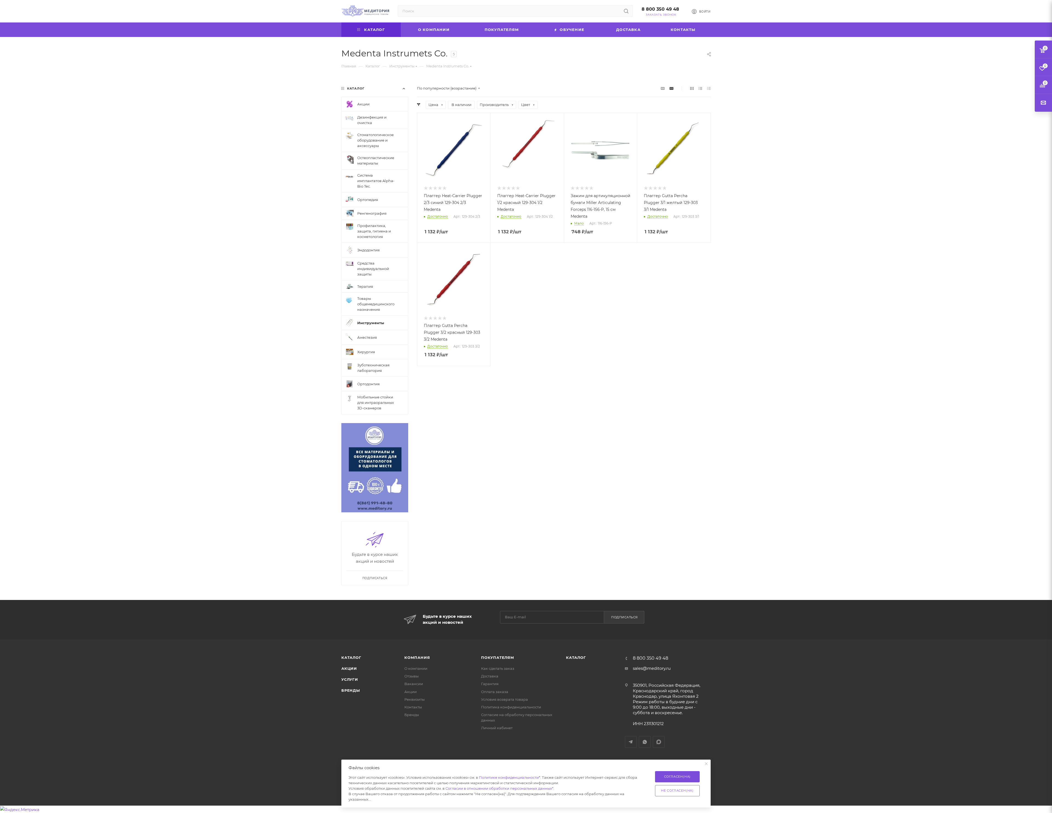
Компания (417, 657)
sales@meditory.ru (652, 668)
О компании (415, 668)
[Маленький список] (663, 88)
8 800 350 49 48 (660, 9)
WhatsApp (645, 742)
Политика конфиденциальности (511, 707)
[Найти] (626, 11)
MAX (659, 742)
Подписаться (624, 617)
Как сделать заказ (497, 668)
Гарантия (490, 684)
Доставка (489, 676)
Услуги (349, 679)
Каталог (351, 657)
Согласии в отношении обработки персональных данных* (499, 788)
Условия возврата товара (504, 699)
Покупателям (497, 657)
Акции (349, 668)
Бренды (350, 690)
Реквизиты (414, 699)
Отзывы (411, 676)
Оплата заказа (494, 692)
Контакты (413, 707)
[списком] (700, 88)
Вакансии (413, 684)
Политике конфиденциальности (509, 777)
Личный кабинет (497, 728)
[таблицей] (709, 88)
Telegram (631, 742)
